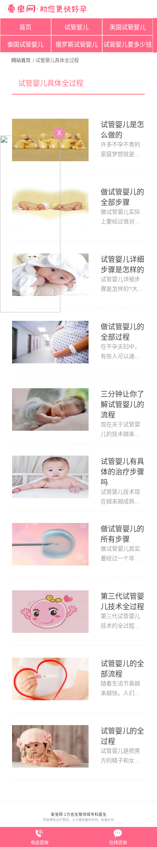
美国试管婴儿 (127, 27)
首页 (25, 27)
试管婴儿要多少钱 (127, 44)
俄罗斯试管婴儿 (77, 44)
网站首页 (21, 60)
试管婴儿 (76, 27)
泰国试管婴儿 (25, 44)
